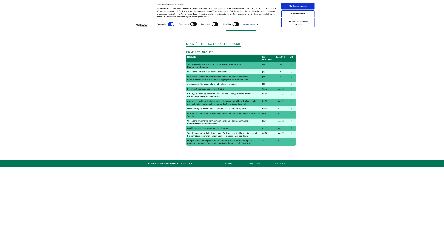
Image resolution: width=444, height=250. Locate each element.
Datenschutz (281, 163)
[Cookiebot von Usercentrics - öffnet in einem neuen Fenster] (142, 25)
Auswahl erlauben (298, 14)
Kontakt (229, 163)
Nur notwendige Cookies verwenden (298, 22)
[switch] (193, 24)
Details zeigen (249, 24)
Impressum (254, 163)
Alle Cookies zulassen (298, 6)
